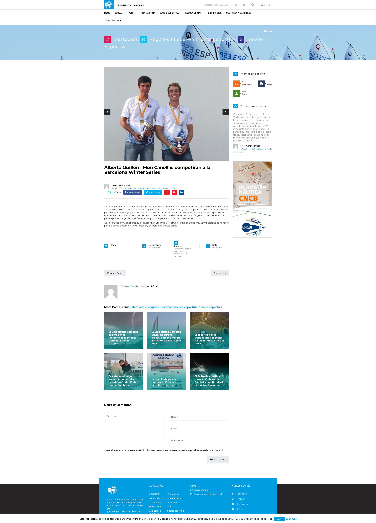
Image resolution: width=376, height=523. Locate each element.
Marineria (172, 502)
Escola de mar (156, 498)
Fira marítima (174, 498)
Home (268, 31)
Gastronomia (155, 502)
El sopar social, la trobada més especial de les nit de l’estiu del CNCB (209, 339)
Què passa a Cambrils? (155, 512)
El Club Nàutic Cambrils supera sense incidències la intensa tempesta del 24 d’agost (123, 337)
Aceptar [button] (279, 519)
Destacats (126, 39)
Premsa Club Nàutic (122, 185)
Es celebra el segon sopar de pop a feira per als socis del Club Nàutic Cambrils (122, 381)
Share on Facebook (133, 192)
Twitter (241, 499)
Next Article (220, 273)
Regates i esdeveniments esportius (193, 39)
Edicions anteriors (199, 490)
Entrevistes (173, 494)
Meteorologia (156, 506)
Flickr (239, 509)
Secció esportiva (169, 188)
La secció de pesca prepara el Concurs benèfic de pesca (164, 382)
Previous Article (115, 273)
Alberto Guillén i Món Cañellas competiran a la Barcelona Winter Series (157, 170)
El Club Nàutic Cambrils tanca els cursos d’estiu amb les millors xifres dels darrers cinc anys (166, 337)
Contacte (195, 486)
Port (169, 506)
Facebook (242, 493)
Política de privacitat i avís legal (206, 494)
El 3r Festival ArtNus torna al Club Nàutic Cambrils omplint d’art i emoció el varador (209, 381)
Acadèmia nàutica (249, 149)
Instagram (242, 504)
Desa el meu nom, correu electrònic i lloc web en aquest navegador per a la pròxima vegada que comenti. (164, 450)
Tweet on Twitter (155, 192)
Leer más (291, 518)
